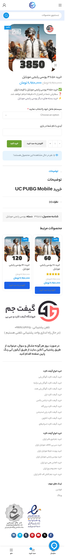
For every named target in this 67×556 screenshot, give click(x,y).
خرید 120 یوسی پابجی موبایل (19, 267)
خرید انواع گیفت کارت (52, 371)
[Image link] (32, 311)
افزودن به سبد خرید (35, 143)
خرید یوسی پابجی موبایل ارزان (49, 457)
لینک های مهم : (55, 484)
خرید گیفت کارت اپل (53, 395)
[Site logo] (32, 5)
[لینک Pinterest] (32, 535)
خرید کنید (14, 143)
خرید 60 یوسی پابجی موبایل (50, 267)
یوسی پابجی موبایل (16, 217)
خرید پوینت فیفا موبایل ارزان (49, 451)
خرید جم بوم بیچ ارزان (52, 468)
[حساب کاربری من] (4, 5)
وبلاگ (59, 495)
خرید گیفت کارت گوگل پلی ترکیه (48, 383)
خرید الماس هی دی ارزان (51, 463)
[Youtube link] (38, 535)
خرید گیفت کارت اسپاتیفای (50, 424)
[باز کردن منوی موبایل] (60, 5)
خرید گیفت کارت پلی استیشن (49, 412)
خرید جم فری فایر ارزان (52, 439)
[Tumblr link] (26, 535)
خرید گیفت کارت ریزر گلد (51, 406)
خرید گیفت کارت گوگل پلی (50, 377)
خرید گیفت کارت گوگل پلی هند (48, 389)
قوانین (59, 490)
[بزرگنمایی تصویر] (55, 65)
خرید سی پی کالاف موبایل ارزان (48, 445)
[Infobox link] (32, 350)
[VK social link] (13, 535)
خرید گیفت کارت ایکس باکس (49, 400)
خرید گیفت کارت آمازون (52, 418)
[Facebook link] (50, 535)
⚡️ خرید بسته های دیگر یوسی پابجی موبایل (40, 99)
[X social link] (44, 535)
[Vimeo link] (20, 535)
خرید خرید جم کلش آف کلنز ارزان (48, 474)
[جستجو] (6, 15)
